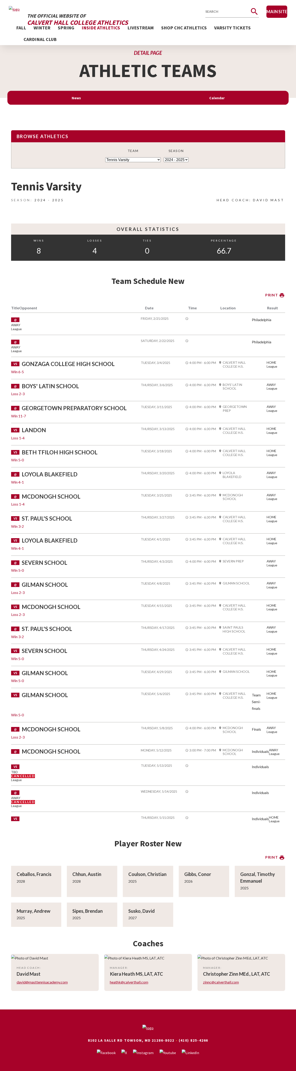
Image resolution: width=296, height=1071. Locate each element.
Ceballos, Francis (34, 874)
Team (133, 151)
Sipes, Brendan (87, 911)
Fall (21, 28)
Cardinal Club (40, 39)
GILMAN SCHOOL (236, 583)
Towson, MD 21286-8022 (149, 1040)
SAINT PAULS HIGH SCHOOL (234, 629)
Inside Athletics (101, 28)
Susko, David (141, 911)
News (76, 97)
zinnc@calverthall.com (221, 982)
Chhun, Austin (86, 874)
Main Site (276, 11)
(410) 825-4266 (193, 1040)
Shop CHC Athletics (184, 28)
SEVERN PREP (233, 561)
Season (176, 151)
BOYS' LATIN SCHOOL (232, 387)
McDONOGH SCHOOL (233, 497)
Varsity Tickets (232, 28)
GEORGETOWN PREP (235, 409)
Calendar (217, 97)
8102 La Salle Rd (105, 1040)
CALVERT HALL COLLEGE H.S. (234, 364)
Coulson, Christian (147, 874)
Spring (66, 28)
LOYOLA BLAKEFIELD (232, 475)
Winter (42, 28)
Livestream (140, 28)
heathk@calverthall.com (129, 982)
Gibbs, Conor (197, 874)
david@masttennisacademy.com (42, 982)
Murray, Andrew (33, 911)
